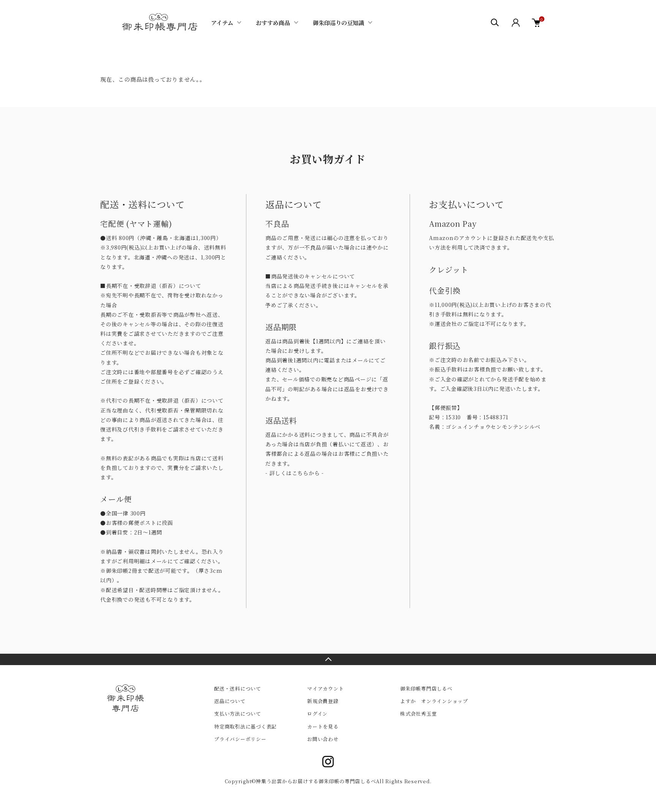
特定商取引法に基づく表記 (245, 726)
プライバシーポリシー (240, 739)
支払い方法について (237, 713)
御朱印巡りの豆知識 (338, 23)
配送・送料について (237, 688)
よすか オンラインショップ (434, 701)
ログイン (317, 713)
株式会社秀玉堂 (418, 713)
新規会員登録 (323, 701)
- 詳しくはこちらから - (294, 473)
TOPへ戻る (328, 659)
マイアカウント (325, 688)
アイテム (222, 23)
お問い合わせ (323, 739)
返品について (230, 701)
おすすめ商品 (273, 23)
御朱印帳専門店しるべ (426, 688)
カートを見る (323, 726)
